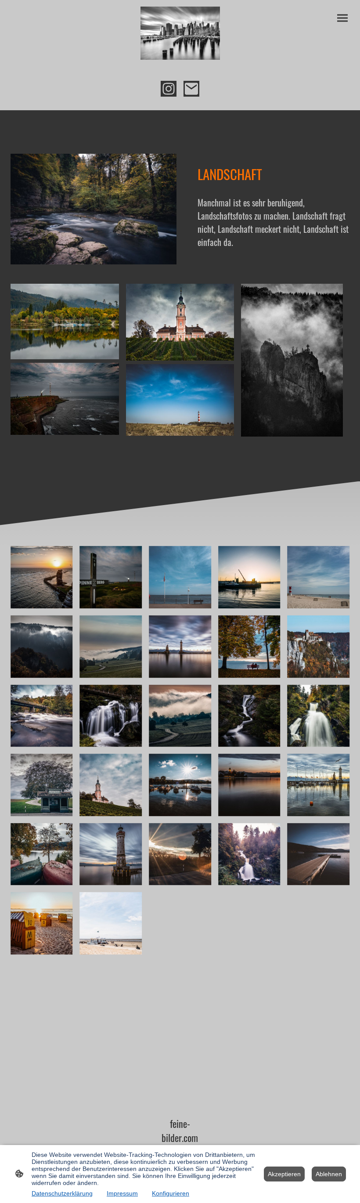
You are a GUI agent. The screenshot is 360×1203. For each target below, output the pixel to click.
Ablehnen (329, 1174)
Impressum (122, 1193)
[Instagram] (168, 89)
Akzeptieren (284, 1174)
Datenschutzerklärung (62, 1193)
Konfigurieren (170, 1193)
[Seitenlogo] (180, 33)
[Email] (191, 89)
